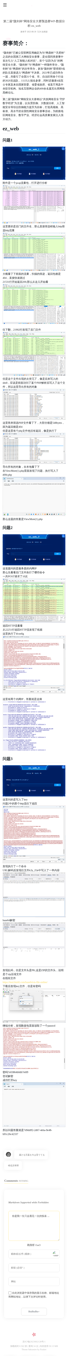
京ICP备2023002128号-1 (34, 1341)
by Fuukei (41, 1349)
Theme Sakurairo (29, 1349)
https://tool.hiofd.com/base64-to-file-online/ (25, 982)
